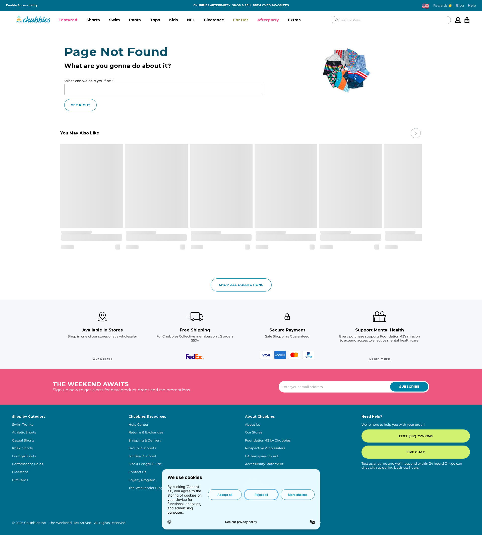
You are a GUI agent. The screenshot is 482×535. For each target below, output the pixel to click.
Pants (135, 19)
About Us (252, 424)
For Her (240, 19)
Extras (294, 19)
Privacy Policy (309, 523)
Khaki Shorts (22, 448)
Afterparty (268, 19)
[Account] (458, 20)
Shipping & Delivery (145, 440)
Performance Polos (27, 464)
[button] (68, 20)
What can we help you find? (88, 81)
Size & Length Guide (145, 464)
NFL (191, 19)
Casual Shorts (23, 440)
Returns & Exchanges (146, 432)
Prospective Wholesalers (265, 448)
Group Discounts (142, 448)
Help (472, 5)
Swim (114, 19)
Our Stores (102, 359)
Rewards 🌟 (442, 5)
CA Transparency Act (261, 456)
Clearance (214, 19)
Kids (173, 19)
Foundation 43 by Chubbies (267, 440)
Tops (155, 19)
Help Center (138, 424)
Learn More (379, 359)
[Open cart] (467, 20)
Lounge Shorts (24, 456)
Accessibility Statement (264, 464)
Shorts (93, 19)
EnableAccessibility (22, 5)
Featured (67, 19)
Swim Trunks (22, 424)
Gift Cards (20, 480)
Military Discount (142, 456)
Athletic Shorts (24, 432)
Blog (460, 5)
